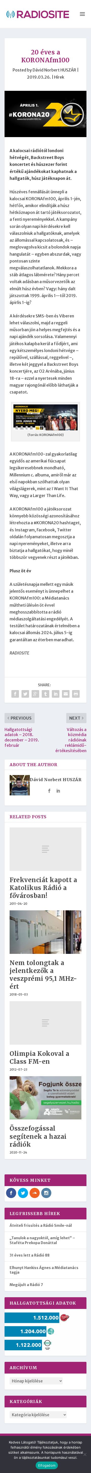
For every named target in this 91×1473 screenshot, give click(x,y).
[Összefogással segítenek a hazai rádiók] (45, 1097)
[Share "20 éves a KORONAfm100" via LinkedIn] (56, 694)
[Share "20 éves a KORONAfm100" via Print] (76, 694)
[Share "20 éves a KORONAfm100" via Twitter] (25, 694)
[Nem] (84, 1454)
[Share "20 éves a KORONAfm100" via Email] (66, 694)
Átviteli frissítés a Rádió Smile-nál (41, 1225)
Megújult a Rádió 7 (26, 1284)
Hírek (59, 77)
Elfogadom (46, 1465)
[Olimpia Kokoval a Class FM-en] (45, 1022)
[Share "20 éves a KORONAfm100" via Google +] (35, 694)
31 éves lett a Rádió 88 (30, 1255)
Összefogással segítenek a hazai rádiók (38, 1136)
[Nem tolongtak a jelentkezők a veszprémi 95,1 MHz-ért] (45, 932)
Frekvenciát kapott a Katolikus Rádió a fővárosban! (43, 888)
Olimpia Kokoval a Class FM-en (40, 1058)
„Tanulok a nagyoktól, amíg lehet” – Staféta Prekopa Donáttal (42, 1240)
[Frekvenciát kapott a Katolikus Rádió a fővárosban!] (45, 849)
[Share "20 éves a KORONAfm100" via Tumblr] (45, 694)
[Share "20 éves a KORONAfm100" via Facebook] (15, 694)
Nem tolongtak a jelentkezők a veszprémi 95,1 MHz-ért (43, 975)
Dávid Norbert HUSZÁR (54, 69)
